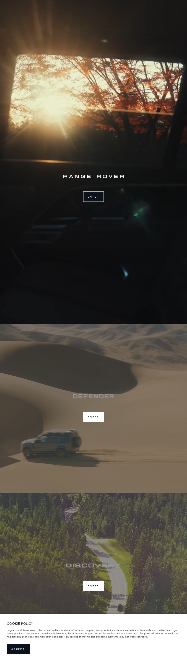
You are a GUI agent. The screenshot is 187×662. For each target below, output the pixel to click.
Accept (18, 649)
